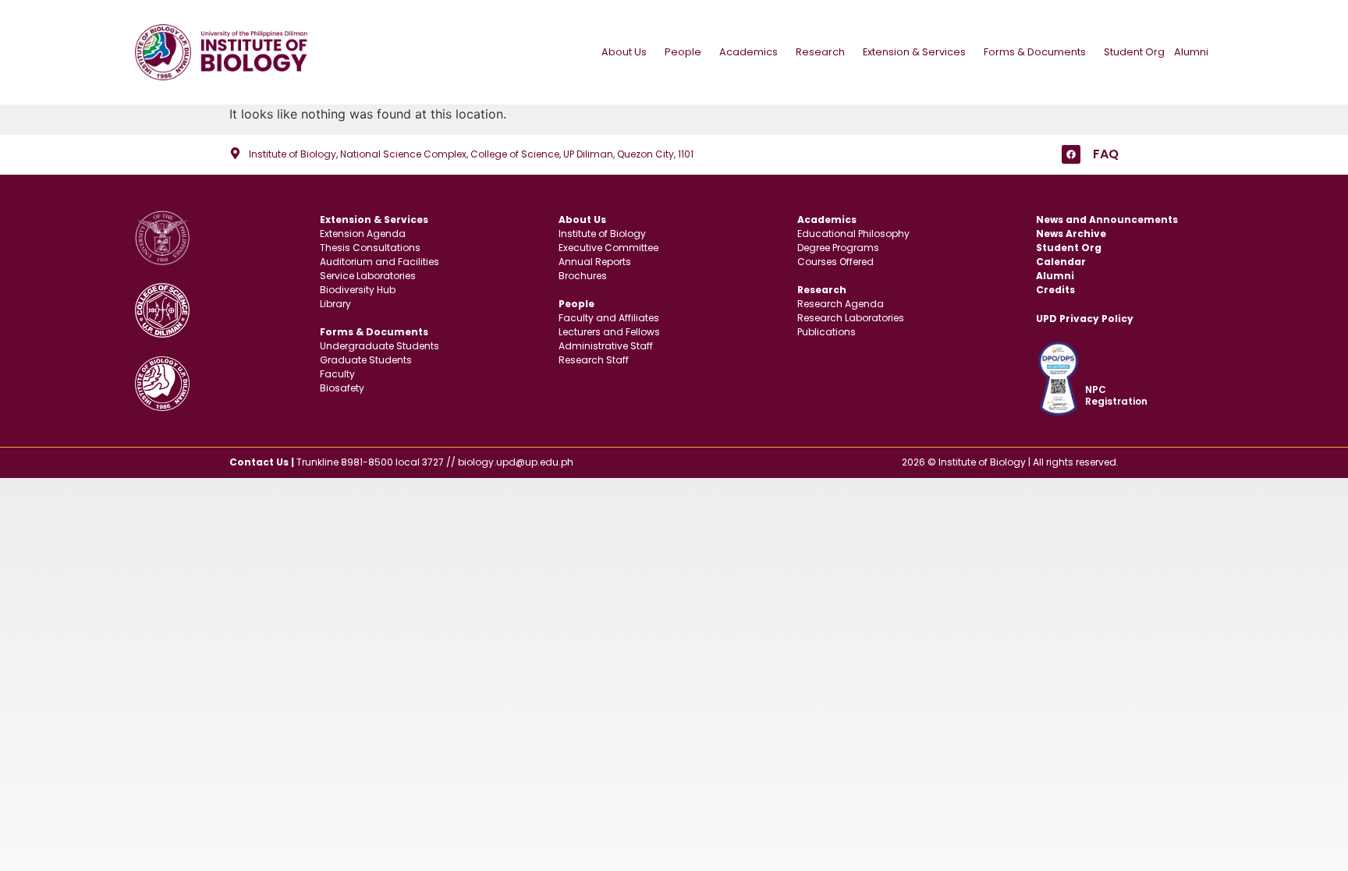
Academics (748, 51)
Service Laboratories (368, 275)
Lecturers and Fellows (609, 331)
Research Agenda (840, 303)
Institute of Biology (602, 233)
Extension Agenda (363, 233)
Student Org (1134, 51)
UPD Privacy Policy (1084, 318)
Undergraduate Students (379, 345)
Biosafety (342, 388)
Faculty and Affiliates (609, 317)
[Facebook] (1071, 154)
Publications (826, 331)
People (683, 51)
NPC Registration (1116, 395)
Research (820, 51)
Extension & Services (914, 51)
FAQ (1106, 154)
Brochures (583, 275)
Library (335, 303)
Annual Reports (595, 261)
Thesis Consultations (370, 247)
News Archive (1071, 233)
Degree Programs (838, 247)
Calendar (1061, 261)
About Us (624, 51)
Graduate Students (366, 359)
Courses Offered (835, 261)
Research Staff (594, 359)
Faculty (337, 374)
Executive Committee (608, 247)
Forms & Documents (1035, 51)
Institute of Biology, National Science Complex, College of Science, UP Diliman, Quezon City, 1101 (471, 154)
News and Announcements (1107, 219)
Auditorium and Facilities (379, 261)
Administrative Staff (606, 345)
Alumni (1191, 51)
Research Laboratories (850, 317)
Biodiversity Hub (358, 289)
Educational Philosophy (853, 233)
